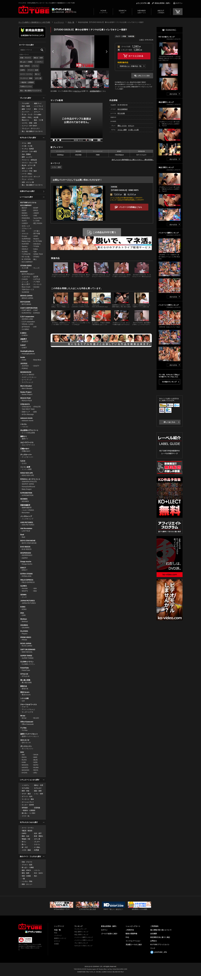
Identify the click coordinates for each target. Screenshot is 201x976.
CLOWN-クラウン (27, 662)
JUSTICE (23, 363)
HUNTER (25, 244)
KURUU (25, 216)
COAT (35, 310)
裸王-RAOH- (38, 223)
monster (36, 287)
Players (24, 634)
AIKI (23, 755)
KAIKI (24, 762)
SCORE (25, 252)
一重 (23, 878)
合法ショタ (26, 226)
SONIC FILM (38, 254)
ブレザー (37, 842)
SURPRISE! (26, 239)
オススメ (57, 941)
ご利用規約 (154, 926)
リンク (152, 948)
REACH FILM (25, 398)
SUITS (24, 221)
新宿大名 (23, 686)
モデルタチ (38, 788)
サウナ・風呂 (26, 794)
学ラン (24, 842)
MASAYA (25, 765)
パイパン (35, 66)
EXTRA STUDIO (26, 574)
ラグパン (37, 844)
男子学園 (36, 234)
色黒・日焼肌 (26, 876)
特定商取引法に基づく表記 (160, 937)
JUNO (35, 236)
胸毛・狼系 (25, 873)
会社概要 (153, 934)
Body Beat (37, 360)
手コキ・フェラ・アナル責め (31, 114)
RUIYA (24, 760)
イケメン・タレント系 (29, 162)
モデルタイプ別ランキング (83, 945)
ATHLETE (37, 407)
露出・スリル (38, 109)
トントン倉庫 (25, 467)
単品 (55, 932)
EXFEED (36, 313)
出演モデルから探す (27, 191)
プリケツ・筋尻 (33, 70)
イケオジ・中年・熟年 (29, 171)
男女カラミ (25, 120)
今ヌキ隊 (25, 268)
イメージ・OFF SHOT (29, 126)
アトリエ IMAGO (28, 375)
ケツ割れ (37, 847)
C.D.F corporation (27, 317)
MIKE (35, 757)
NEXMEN (23, 499)
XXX (23, 231)
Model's (36, 239)
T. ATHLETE (26, 254)
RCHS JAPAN (25, 643)
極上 (35, 259)
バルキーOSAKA (28, 510)
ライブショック (27, 382)
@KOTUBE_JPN (160, 952)
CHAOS (25, 279)
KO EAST (24, 272)
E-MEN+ (23, 333)
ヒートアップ (27, 380)
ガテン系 (38, 78)
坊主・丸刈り (38, 873)
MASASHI (25, 770)
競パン (37, 74)
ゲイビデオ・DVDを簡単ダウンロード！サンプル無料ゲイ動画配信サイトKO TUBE (46, 3)
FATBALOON (26, 576)
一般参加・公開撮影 (27, 82)
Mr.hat (22, 716)
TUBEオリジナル (26, 86)
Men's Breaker (26, 386)
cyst (23, 701)
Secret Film (37, 218)
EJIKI (24, 615)
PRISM (24, 640)
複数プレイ (38, 103)
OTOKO (36, 257)
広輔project (24, 449)
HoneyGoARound (28, 487)
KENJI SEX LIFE (26, 473)
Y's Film (23, 728)
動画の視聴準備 (131, 934)
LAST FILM (26, 531)
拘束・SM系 (26, 106)
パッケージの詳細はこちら (130, 207)
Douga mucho (25, 562)
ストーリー (25, 112)
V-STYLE (36, 279)
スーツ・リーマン (26, 74)
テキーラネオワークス (28, 704)
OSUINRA (24, 625)
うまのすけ (26, 277)
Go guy (24, 236)
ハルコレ (23, 424)
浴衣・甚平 (38, 833)
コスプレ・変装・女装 (29, 123)
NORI (35, 762)
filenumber (26, 513)
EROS (35, 210)
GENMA (23, 595)
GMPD (22, 70)
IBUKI (35, 760)
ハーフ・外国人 (27, 174)
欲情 (35, 412)
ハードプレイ (38, 106)
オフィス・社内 (27, 796)
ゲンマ (24, 597)
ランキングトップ (80, 929)
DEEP (24, 210)
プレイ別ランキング (81, 943)
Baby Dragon (27, 489)
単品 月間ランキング (81, 934)
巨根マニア (26, 412)
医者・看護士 (38, 836)
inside (24, 360)
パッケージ (58, 935)
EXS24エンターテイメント (30, 479)
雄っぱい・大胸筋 (26, 62)
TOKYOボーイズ (28, 290)
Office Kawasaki (26, 722)
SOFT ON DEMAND (27, 649)
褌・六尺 (25, 847)
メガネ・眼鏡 (26, 850)
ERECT (23, 568)
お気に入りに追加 (144, 75)
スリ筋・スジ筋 (27, 146)
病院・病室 (38, 791)
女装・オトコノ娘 (28, 182)
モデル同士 (25, 788)
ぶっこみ (25, 282)
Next (106, 51)
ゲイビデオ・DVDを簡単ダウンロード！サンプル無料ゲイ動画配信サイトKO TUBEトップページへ (33, 9)
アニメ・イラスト (28, 179)
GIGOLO (25, 249)
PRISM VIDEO (25, 637)
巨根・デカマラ (25, 58)
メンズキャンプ (26, 516)
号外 (35, 252)
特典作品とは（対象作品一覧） (131, 66)
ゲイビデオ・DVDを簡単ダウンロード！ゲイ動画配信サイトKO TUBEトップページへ (30, 926)
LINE (35, 216)
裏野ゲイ (23, 436)
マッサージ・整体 (26, 78)
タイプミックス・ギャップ (31, 176)
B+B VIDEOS (25, 547)
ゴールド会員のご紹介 (109, 934)
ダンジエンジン (26, 746)
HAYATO (25, 768)
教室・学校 (25, 791)
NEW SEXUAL (27, 652)
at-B (34, 327)
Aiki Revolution (26, 528)
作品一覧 (71, 22)
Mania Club (26, 241)
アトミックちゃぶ (28, 709)
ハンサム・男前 (27, 881)
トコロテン (39, 62)
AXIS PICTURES (26, 522)
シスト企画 (24, 698)
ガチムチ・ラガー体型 (29, 151)
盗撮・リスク (26, 109)
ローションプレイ (28, 802)
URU (35, 773)
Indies (35, 249)
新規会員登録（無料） (163, 3)
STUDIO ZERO (25, 266)
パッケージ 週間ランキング (83, 937)
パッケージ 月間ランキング (83, 940)
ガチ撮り (36, 231)
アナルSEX (25, 103)
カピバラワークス (27, 442)
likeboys (23, 619)
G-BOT (23, 345)
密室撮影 (25, 807)
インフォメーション (133, 941)
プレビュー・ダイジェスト (31, 128)
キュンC (36, 268)
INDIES (24, 213)
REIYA (35, 770)
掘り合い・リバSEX (28, 813)
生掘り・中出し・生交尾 (30, 117)
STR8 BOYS (25, 404)
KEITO (35, 765)
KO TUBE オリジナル (28, 203)
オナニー (37, 112)
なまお (22, 461)
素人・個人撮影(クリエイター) (30, 90)
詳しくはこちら (169, 422)
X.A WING (25, 329)
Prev (53, 51)
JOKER (36, 213)
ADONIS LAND (27, 319)
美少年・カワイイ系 (28, 165)
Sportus (24, 246)
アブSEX (36, 282)
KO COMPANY (26, 205)
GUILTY (36, 366)
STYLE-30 (24, 674)
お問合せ (153, 941)
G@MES (23, 586)
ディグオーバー (26, 455)
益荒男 (35, 277)
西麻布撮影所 (25, 505)
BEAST (24, 208)
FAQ (127, 937)
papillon (25, 558)
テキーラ (25, 707)
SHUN (35, 755)
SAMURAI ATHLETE (29, 482)
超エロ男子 (26, 284)
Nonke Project (25, 392)
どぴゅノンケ (27, 228)
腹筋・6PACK (24, 66)
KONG (22, 607)
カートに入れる (135, 56)
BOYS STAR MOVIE (27, 541)
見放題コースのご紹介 (134, 945)
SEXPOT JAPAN (28, 484)
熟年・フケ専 (38, 120)
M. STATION (26, 259)
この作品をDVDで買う (104, 232)
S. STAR (36, 221)
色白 (35, 876)
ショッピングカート (133, 926)
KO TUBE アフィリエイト (160, 945)
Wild (35, 591)
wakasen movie (26, 418)
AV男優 (36, 850)
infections (36, 244)
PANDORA (26, 218)
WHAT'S (25, 591)
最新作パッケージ (60, 938)
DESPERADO (25, 553)
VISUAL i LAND (27, 324)
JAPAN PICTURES (27, 601)
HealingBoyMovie (27, 351)
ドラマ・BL (26, 816)
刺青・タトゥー (27, 884)
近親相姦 (37, 807)
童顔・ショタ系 (27, 168)
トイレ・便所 (38, 794)
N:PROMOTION (26, 493)
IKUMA (36, 768)
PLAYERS (24, 631)
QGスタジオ (24, 740)
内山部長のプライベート (29, 430)
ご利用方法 (130, 930)
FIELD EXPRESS (26, 580)
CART (178, 11)
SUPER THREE (26, 656)
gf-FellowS (26, 327)
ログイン (179, 3)
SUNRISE (25, 292)
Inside (22, 357)
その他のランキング (169, 382)
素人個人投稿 (25, 680)
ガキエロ (25, 234)
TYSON (36, 246)
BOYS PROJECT (28, 274)
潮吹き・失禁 (38, 58)
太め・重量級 (26, 154)
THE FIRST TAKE (28, 409)
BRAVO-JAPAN (26, 296)
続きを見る (173, 94)
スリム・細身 (26, 143)
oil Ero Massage (28, 414)
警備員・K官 (26, 839)
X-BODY (25, 223)
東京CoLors (24, 692)
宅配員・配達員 (27, 830)
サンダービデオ (27, 712)
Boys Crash (26, 287)
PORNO (25, 368)
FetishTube (24, 668)
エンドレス (37, 284)
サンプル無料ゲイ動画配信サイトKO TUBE (34, 22)
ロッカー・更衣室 (28, 805)
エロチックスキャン (29, 377)
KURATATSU (26, 313)
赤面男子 (23, 339)
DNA (22, 613)
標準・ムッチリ (27, 157)
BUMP (35, 208)
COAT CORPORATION (28, 308)
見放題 (56, 944)
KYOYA (24, 773)
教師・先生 (25, 836)
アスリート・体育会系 (29, 160)
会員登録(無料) (95, 91)
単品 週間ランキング (81, 932)
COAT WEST (26, 310)
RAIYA (24, 757)
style (35, 588)
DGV (22, 752)
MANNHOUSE (25, 372)
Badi (22, 535)
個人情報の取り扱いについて (161, 930)
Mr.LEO (36, 718)
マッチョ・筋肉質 (28, 148)
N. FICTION (37, 241)
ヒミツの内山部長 (28, 433)
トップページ (103, 11)
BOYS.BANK (25, 302)
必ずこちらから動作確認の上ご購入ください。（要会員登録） (133, 159)
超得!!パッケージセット (29, 734)
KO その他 (25, 257)
